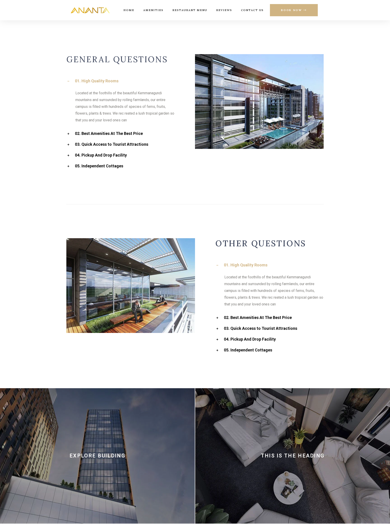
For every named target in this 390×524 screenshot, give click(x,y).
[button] (294, 10)
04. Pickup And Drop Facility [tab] (101, 155)
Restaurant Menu (189, 10)
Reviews (224, 10)
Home (128, 10)
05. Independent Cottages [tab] (99, 166)
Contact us (252, 10)
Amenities (153, 10)
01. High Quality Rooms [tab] (96, 81)
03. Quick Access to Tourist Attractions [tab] (111, 144)
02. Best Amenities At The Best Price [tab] (109, 134)
